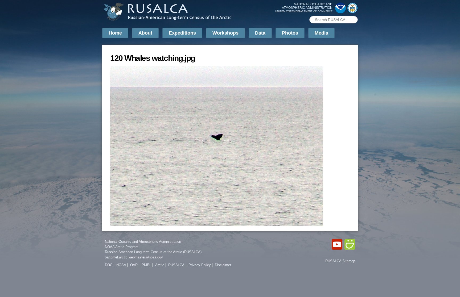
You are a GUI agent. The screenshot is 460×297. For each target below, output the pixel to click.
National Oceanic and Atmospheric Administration (143, 242)
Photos (290, 33)
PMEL (146, 265)
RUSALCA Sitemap (340, 261)
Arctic (159, 265)
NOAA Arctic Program (121, 247)
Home (115, 33)
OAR (134, 265)
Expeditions (182, 33)
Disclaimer (223, 265)
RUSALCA (176, 265)
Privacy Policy (199, 265)
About (145, 33)
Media (321, 33)
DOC (108, 265)
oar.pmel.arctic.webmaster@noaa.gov (134, 257)
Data (260, 33)
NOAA (121, 265)
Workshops (225, 33)
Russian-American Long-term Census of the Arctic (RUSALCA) (153, 252)
